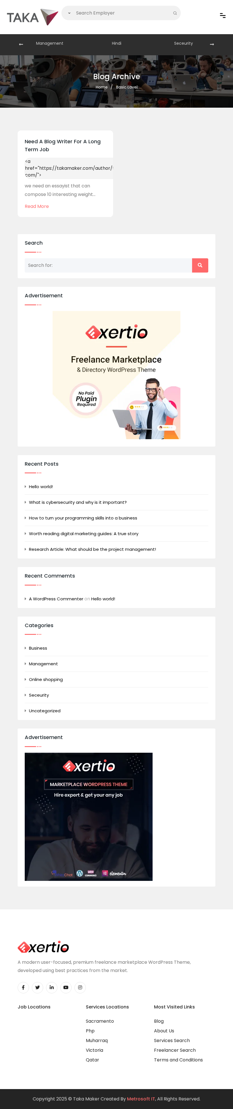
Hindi (116, 43)
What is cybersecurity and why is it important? (78, 502)
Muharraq (97, 1040)
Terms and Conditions (178, 1060)
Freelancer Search (175, 1050)
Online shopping (46, 679)
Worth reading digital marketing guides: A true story (83, 534)
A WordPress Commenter (56, 599)
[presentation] (21, 44)
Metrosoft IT (141, 1099)
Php (90, 1031)
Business (38, 648)
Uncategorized (45, 711)
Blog (159, 1021)
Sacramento (100, 1021)
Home (102, 87)
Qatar (92, 1060)
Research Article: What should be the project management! (92, 549)
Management (49, 43)
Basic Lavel (127, 87)
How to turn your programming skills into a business (83, 518)
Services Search (172, 1040)
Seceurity (183, 43)
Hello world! (41, 487)
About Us (164, 1031)
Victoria (94, 1050)
